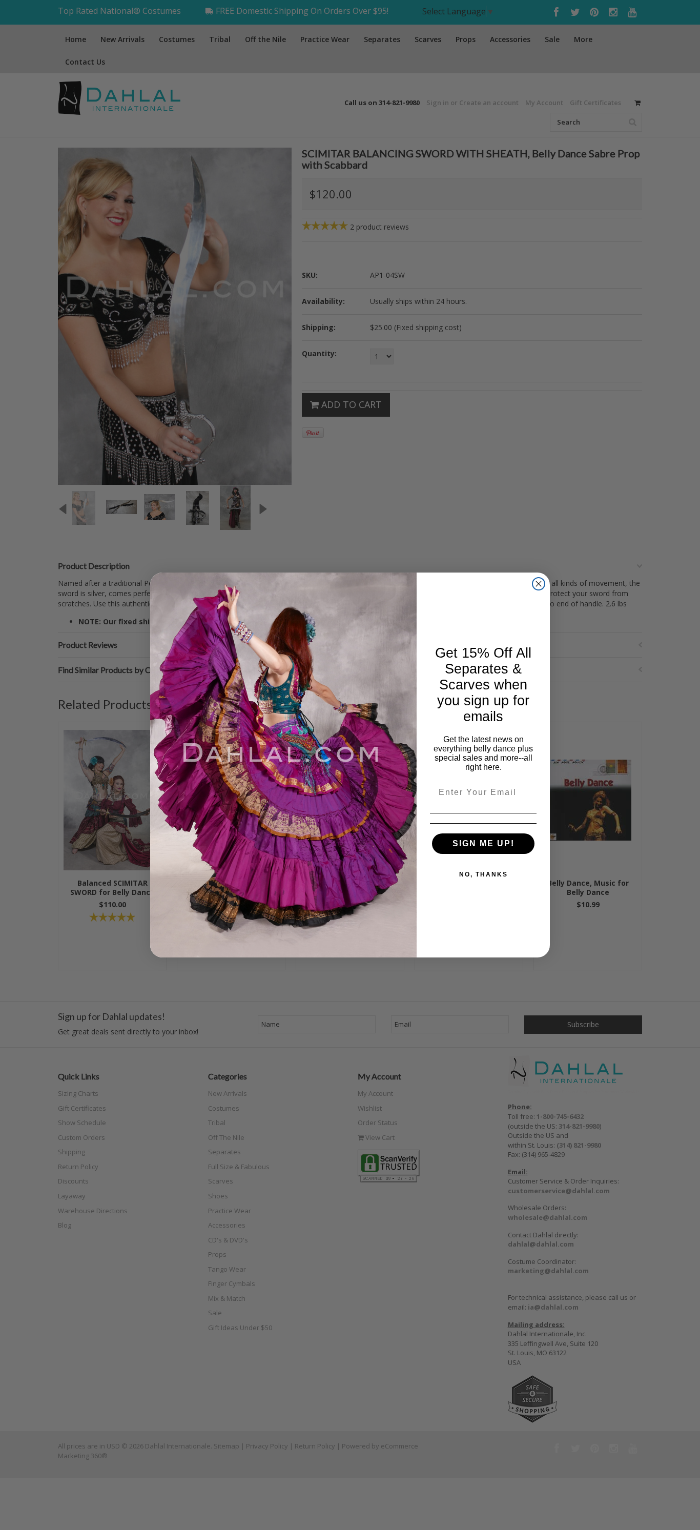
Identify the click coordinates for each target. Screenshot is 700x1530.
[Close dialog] (538, 584)
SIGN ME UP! (483, 843)
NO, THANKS (483, 874)
